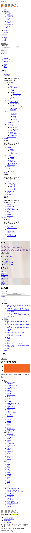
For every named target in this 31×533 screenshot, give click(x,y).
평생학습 (9, 440)
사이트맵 (6, 32)
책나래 (14, 118)
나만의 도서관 (7, 217)
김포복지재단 (10, 495)
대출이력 (9, 229)
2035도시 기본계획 (12, 412)
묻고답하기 (10, 208)
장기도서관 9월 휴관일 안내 (14, 313)
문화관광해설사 (11, 429)
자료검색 (6, 138)
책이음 (11, 125)
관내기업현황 (10, 409)
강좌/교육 (12, 185)
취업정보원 (10, 216)
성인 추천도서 (13, 161)
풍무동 (8, 478)
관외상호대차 (13, 114)
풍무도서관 (10, 23)
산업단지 (9, 411)
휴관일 (8, 331)
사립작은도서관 (17, 95)
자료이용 (12, 105)
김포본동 (9, 474)
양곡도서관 (10, 18)
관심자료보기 (10, 234)
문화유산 (9, 422)
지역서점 (12, 97)
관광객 (5, 417)
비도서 (11, 152)
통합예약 (6, 27)
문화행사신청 (4, 275)
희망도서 (9, 168)
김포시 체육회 (10, 501)
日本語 (5, 40)
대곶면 (8, 469)
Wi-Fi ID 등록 (13, 130)
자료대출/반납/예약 (18, 106)
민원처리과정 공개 (12, 406)
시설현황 (12, 89)
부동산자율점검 (11, 408)
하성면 (8, 472)
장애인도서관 (13, 135)
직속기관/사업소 (7, 432)
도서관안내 (7, 74)
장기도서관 (10, 21)
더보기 (5, 318)
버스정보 (9, 398)
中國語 (5, 39)
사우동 (8, 477)
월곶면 (8, 470)
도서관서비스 (10, 124)
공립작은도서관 (17, 94)
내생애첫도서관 (17, 121)
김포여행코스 (10, 419)
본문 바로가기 (4, 1)
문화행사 (6, 173)
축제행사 (9, 424)
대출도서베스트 (11, 165)
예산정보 (9, 401)
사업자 (5, 400)
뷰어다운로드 (7, 522)
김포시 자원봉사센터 (12, 503)
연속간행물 (13, 150)
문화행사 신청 (10, 183)
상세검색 (12, 158)
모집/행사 (12, 189)
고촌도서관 (10, 19)
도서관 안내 (10, 82)
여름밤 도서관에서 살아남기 (14, 343)
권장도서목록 (10, 166)
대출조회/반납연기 (12, 228)
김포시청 (6, 58)
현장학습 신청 (10, 191)
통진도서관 (10, 16)
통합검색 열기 (4, 43)
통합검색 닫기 (4, 50)
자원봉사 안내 (10, 214)
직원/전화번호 (13, 87)
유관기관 (6, 486)
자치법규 (9, 390)
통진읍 (8, 464)
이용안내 (9, 100)
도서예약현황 (10, 231)
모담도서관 (10, 15)
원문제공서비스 (14, 129)
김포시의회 (10, 434)
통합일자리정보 (11, 395)
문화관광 (9, 437)
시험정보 (9, 393)
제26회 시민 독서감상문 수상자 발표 (16, 308)
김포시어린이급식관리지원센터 (15, 491)
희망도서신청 (4, 279)
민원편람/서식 (10, 387)
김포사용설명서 (11, 382)
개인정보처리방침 (8, 517)
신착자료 (9, 147)
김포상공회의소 (11, 504)
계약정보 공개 (10, 404)
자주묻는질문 (10, 206)
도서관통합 (10, 13)
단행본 (11, 149)
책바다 (14, 116)
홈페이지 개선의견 (9, 519)
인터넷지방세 (10, 391)
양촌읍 (8, 467)
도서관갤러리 (10, 194)
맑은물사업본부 (11, 445)
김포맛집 (9, 425)
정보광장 (6, 196)
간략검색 (12, 157)
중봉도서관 (10, 26)
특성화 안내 (13, 110)
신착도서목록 (13, 153)
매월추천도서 (10, 160)
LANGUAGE (4, 35)
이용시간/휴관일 (14, 102)
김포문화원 (10, 499)
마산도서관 (10, 24)
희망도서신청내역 (11, 232)
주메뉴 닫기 (3, 238)
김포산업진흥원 (11, 506)
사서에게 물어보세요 (12, 209)
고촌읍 (8, 466)
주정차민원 (10, 396)
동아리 (8, 193)
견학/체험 (12, 186)
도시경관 (9, 414)
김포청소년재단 (11, 498)
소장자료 (9, 155)
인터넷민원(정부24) (12, 385)
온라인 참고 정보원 (15, 133)
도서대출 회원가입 (15, 103)
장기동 (8, 480)
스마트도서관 (10, 122)
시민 (5, 380)
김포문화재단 (10, 496)
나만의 (6, 256)
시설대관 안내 (10, 212)
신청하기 (12, 171)
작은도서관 (13, 92)
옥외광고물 (10, 416)
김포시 (5, 10)
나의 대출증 (10, 226)
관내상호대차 (13, 113)
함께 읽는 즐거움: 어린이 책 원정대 (16, 332)
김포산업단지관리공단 (13, 488)
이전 (2, 252)
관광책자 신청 (10, 430)
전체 (8, 462)
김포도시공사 (10, 493)
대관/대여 (12, 188)
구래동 (8, 482)
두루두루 (15, 119)
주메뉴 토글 (3, 52)
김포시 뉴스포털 (11, 435)
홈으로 (2, 53)
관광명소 (9, 421)
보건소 (8, 442)
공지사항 (9, 204)
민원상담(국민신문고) (12, 388)
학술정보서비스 (14, 132)
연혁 (11, 86)
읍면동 (5, 461)
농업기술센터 (10, 443)
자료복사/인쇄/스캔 (18, 108)
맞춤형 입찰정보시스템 (13, 403)
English (5, 37)
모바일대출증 (4, 284)
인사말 (11, 84)
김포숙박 (9, 427)
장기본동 (9, 475)
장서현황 (12, 90)
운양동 (8, 485)
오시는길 (12, 98)
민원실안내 (10, 383)
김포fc (8, 507)
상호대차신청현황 (11, 236)
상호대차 (9, 111)
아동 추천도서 (13, 163)
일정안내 (9, 181)
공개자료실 (10, 211)
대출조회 (3, 283)
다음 (8, 252)
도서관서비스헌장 (11, 137)
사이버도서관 (13, 127)
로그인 (5, 30)
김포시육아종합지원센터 (13, 490)
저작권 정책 (7, 520)
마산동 (8, 483)
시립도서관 (6, 11)
